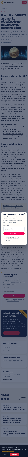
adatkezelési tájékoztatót (8, 451)
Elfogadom (14, 454)
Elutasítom (5, 454)
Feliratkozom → (14, 233)
